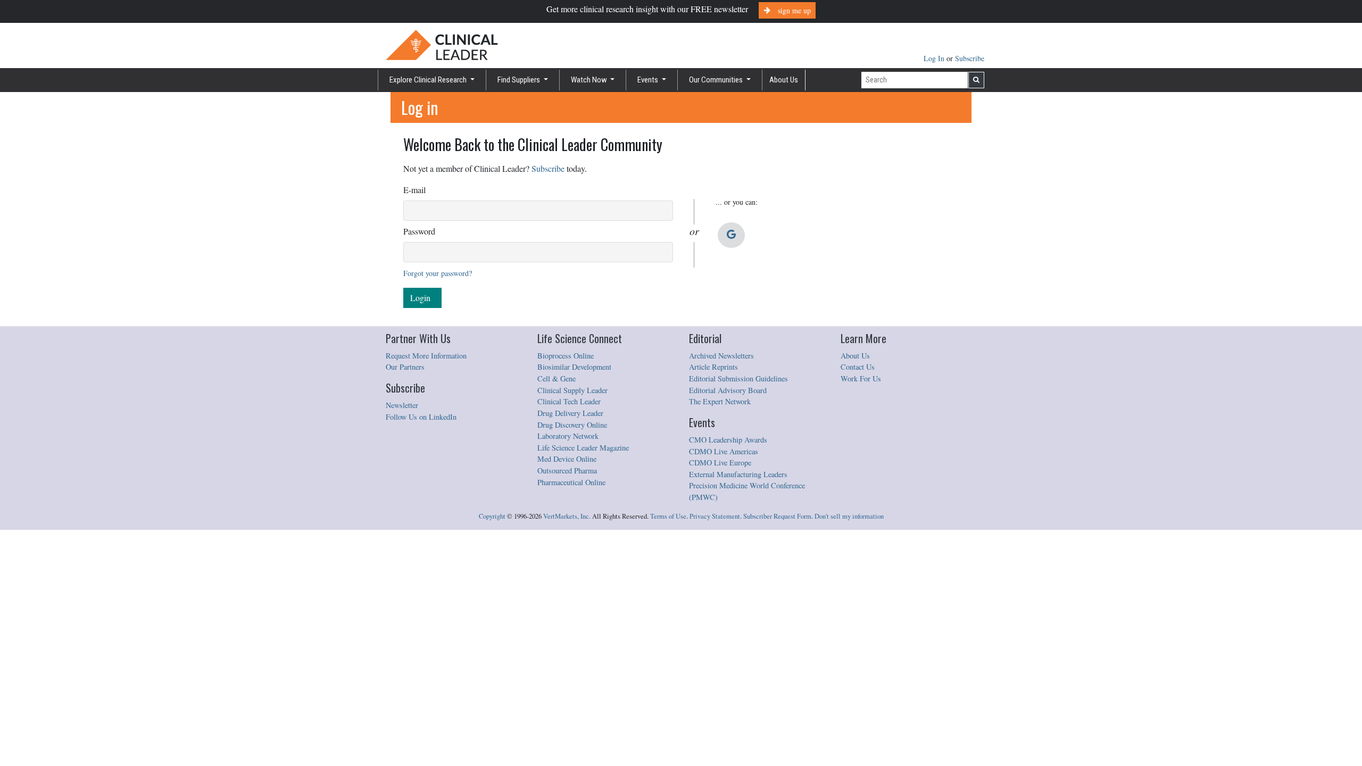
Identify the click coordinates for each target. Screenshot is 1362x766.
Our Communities (716, 80)
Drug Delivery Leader (570, 413)
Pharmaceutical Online (571, 482)
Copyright (492, 516)
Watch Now (590, 80)
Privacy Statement (715, 516)
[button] (731, 235)
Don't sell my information (849, 516)
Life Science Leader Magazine (583, 448)
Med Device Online (566, 459)
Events (648, 80)
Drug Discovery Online (572, 425)
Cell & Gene (556, 378)
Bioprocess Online (565, 356)
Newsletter (402, 405)
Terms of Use (668, 516)
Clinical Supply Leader (572, 390)
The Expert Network (720, 401)
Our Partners (405, 367)
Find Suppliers (519, 80)
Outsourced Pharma (567, 470)
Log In (935, 58)
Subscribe (969, 58)
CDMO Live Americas (723, 451)
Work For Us (861, 378)
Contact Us (858, 367)
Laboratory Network (568, 436)
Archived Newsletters (721, 356)
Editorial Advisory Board (728, 390)
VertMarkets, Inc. (567, 516)
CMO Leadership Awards (728, 440)
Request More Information (426, 356)
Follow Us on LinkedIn (421, 417)
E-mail (414, 189)
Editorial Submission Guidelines (738, 378)
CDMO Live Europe (720, 462)
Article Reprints (713, 367)
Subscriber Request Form (777, 516)
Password (419, 231)
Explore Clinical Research (428, 80)
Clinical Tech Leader (569, 401)
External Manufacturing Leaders (738, 474)
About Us (783, 80)
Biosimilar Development (574, 367)
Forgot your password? (437, 273)
